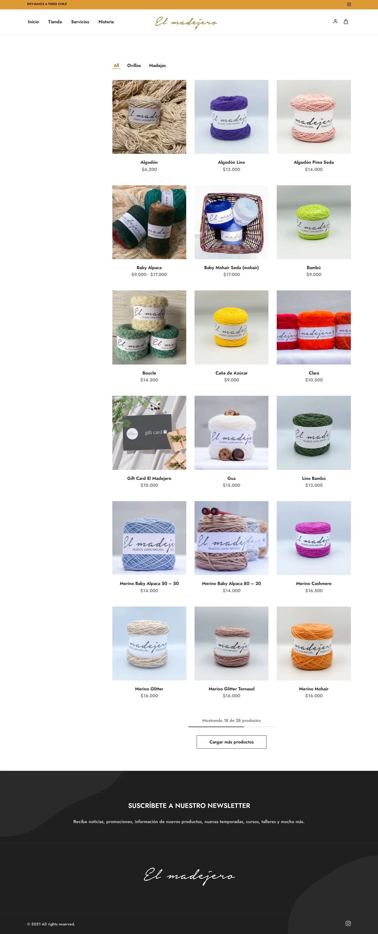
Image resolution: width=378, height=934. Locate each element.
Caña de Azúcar (232, 373)
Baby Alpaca (149, 267)
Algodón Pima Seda (314, 162)
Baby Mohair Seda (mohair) (231, 267)
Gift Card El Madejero (149, 478)
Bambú (314, 267)
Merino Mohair (313, 689)
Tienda (55, 22)
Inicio (33, 22)
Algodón (149, 162)
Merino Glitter (149, 689)
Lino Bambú (314, 478)
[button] (149, 467)
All (116, 65)
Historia (106, 22)
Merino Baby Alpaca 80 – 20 (231, 583)
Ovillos (134, 65)
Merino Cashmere (314, 583)
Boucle (149, 373)
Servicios (80, 22)
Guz (231, 478)
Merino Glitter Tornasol (232, 689)
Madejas (157, 65)
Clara (314, 373)
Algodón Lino (231, 162)
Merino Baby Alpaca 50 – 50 (149, 583)
